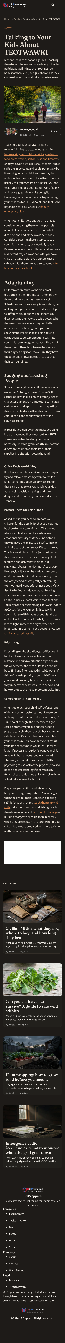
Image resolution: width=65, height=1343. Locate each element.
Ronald (33, 129)
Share (53, 131)
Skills (12, 1247)
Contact (13, 1264)
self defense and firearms (42, 159)
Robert (24, 129)
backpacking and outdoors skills (24, 154)
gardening (51, 154)
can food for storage (45, 812)
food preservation (15, 159)
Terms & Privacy (17, 1287)
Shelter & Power (17, 1220)
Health (12, 1240)
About (12, 1257)
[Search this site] (52, 5)
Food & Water (16, 1214)
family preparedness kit (18, 633)
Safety (17, 19)
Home (7, 19)
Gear (11, 1227)
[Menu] (59, 5)
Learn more (47, 1300)
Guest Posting (16, 1270)
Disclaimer (15, 1280)
